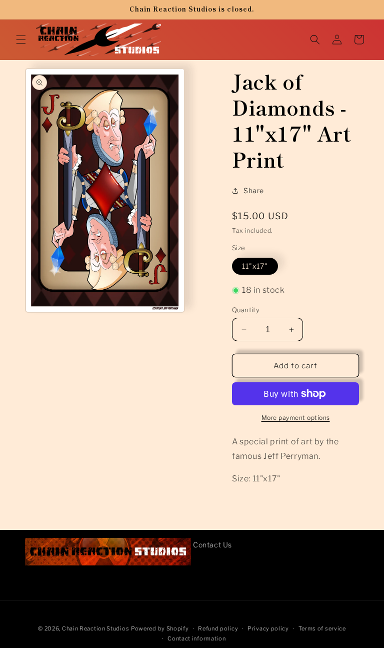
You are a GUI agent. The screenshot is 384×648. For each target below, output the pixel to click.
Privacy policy (268, 628)
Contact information (197, 638)
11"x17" (255, 266)
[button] (21, 40)
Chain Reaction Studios (95, 628)
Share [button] (254, 190)
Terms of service (322, 628)
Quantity (246, 310)
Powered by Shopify (160, 628)
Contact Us (212, 544)
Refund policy (218, 628)
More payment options (296, 417)
